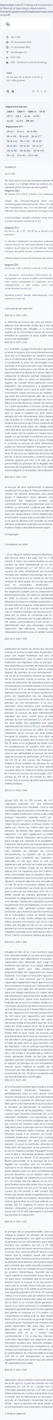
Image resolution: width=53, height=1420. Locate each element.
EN (45, 91)
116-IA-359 (32, 131)
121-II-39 (21, 155)
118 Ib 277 (40, 1292)
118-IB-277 (36, 136)
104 (19, 121)
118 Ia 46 (27, 777)
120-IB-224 (25, 150)
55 (42, 111)
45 (32, 111)
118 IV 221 (44, 568)
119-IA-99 (37, 141)
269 (30, 121)
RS (41, 453)
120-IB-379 (38, 150)
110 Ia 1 (30, 1332)
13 (21, 111)
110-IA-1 (10, 131)
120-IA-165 (12, 150)
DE (33, 91)
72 (10, 116)
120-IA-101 (24, 146)
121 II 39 (48, 558)
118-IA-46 (23, 136)
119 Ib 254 (20, 760)
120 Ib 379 (26, 800)
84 (27, 116)
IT (41, 91)
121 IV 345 (10, 173)
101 (36, 116)
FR (38, 91)
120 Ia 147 (34, 1188)
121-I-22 (10, 155)
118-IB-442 (12, 141)
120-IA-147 (37, 146)
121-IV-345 (33, 155)
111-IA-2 (20, 131)
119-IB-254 (12, 146)
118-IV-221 (24, 141)
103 (10, 121)
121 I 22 (9, 1181)
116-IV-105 (11, 136)
